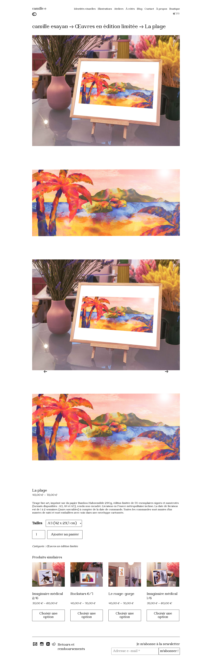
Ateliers (118, 9)
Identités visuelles (85, 9)
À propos (161, 9)
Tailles (37, 523)
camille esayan (50, 26)
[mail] (34, 645)
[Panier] (174, 14)
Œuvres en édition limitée (106, 26)
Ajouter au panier (65, 534)
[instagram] (41, 645)
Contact (149, 9)
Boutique (174, 9)
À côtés (130, 9)
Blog (139, 9)
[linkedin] (48, 645)
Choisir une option (48, 615)
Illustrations (105, 9)
